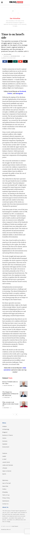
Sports (4, 474)
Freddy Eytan (7, 397)
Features (4, 453)
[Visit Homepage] (16, 2)
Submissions (5, 501)
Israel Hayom (15, 526)
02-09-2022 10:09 (15, 56)
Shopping (4, 492)
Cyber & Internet (6, 471)
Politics (4, 489)
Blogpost (4, 432)
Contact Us (5, 503)
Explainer (4, 444)
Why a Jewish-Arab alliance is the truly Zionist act (10, 403)
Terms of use (5, 495)
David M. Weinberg (8, 385)
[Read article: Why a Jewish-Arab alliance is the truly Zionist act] (24, 404)
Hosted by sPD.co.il (6, 529)
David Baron (6, 407)
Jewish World (6, 462)
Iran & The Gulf (6, 483)
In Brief (4, 459)
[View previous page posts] (13, 414)
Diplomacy (5, 480)
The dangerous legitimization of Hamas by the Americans (10, 393)
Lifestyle (4, 468)
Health (4, 456)
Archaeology (5, 429)
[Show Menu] (2, 2)
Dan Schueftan (15, 18)
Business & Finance (7, 435)
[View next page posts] (16, 414)
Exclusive (4, 441)
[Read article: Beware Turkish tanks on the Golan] (24, 384)
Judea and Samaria (7, 465)
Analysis (4, 426)
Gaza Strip (5, 486)
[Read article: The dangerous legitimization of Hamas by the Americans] (24, 394)
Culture (4, 438)
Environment (5, 447)
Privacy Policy (6, 498)
